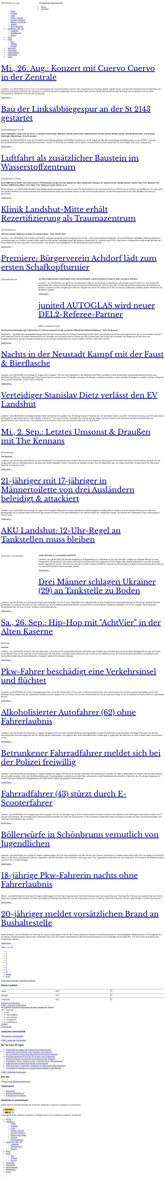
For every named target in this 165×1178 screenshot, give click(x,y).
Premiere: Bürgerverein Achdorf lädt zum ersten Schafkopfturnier (79, 263)
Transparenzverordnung (16, 1095)
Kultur (10, 39)
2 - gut (6, 1012)
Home (43, 7)
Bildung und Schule (18, 22)
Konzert (14, 46)
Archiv (10, 57)
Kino (12, 42)
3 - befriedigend (10, 1015)
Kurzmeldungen (17, 26)
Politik (13, 11)
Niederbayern (16, 33)
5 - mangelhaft (10, 1019)
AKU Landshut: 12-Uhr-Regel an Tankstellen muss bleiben (61, 535)
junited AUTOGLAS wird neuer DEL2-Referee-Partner (96, 310)
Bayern (13, 35)
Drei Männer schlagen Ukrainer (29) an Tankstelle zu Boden (97, 586)
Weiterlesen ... (6, 97)
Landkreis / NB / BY (16, 29)
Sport (10, 37)
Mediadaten (12, 55)
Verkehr (14, 24)
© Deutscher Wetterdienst (10, 1003)
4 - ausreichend (10, 1017)
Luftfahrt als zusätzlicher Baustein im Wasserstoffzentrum (70, 163)
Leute (13, 16)
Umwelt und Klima (18, 20)
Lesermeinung (13, 52)
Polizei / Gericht (17, 18)
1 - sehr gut (8, 1010)
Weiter (8, 974)
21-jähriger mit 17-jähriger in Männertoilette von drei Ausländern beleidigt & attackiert (67, 489)
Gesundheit (12, 50)
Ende (8, 976)
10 (7, 972)
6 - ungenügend (10, 1022)
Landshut (45, 9)
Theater (14, 44)
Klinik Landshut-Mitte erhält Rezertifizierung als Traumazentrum (68, 214)
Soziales (14, 13)
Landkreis (14, 31)
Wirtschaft (12, 48)
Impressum (10, 1091)
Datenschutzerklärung (15, 1093)
